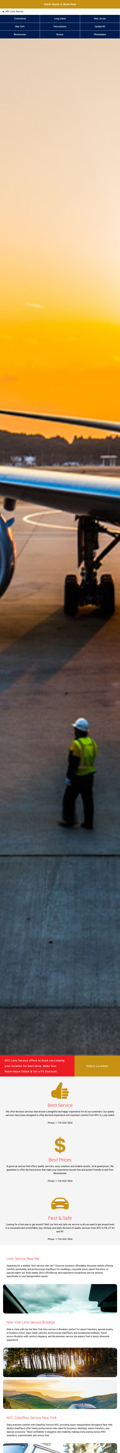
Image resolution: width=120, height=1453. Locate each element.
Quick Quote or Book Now (60, 4)
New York (20, 26)
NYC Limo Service (14, 11)
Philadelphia (100, 34)
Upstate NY (100, 26)
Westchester (20, 34)
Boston (59, 34)
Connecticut (20, 18)
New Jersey (100, 18)
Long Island (60, 18)
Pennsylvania (60, 26)
